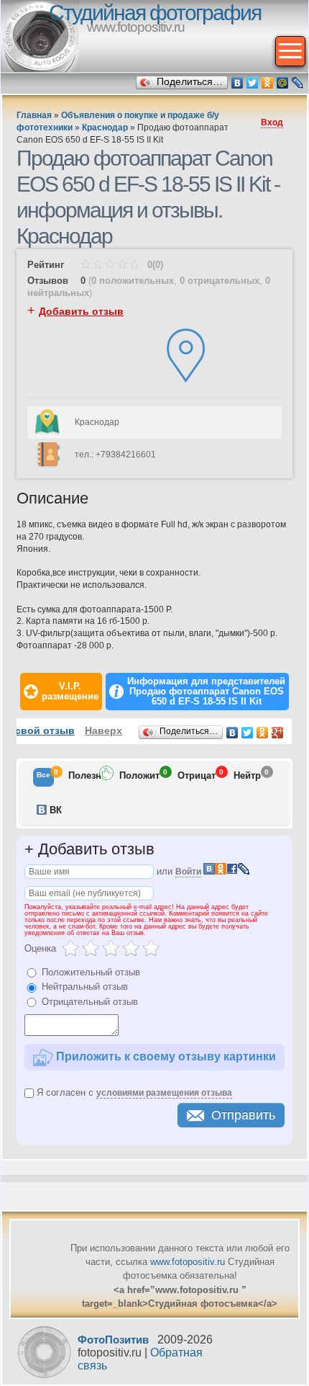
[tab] (43, 777)
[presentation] (43, 777)
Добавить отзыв (81, 311)
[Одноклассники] (267, 82)
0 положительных (132, 280)
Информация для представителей (206, 691)
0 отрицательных (219, 280)
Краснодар (105, 127)
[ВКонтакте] (237, 82)
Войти (188, 872)
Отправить (243, 1115)
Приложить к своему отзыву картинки (164, 1056)
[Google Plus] (277, 732)
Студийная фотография (155, 12)
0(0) (153, 264)
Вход (272, 122)
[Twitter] (252, 82)
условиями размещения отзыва (164, 1093)
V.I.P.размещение (70, 691)
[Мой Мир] (282, 82)
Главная (34, 115)
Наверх (103, 730)
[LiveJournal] (297, 82)
